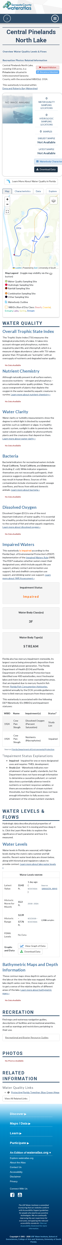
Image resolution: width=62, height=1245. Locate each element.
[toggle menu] (55, 18)
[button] (7, 199)
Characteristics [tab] (23, 191)
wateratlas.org (37, 1152)
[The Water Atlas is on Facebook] (13, 1195)
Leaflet (18, 267)
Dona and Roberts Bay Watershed (20, 88)
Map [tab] (7, 191)
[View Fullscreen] (7, 211)
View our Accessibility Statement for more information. (33, 1225)
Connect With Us (18, 1188)
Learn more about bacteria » (25, 489)
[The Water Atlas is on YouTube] (21, 1195)
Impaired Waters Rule (37, 557)
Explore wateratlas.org (21, 1158)
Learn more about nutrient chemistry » (30, 394)
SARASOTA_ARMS (49, 888)
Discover (16, 1114)
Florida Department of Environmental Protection (33, 749)
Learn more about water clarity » (19, 438)
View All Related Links (16, 1098)
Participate (18, 1143)
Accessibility (16, 1172)
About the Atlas (18, 1162)
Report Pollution (49, 67)
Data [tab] (38, 191)
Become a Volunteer (49, 72)
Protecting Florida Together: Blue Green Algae (35, 1092)
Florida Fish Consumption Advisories (28, 686)
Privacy (14, 1181)
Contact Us (15, 1167)
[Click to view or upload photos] (17, 108)
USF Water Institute (39, 1237)
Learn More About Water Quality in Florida (34, 181)
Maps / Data (19, 1123)
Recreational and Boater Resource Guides (26, 1037)
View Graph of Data (35, 945)
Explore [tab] (53, 191)
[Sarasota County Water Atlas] (17, 5)
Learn (14, 1133)
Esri (36, 267)
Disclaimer (15, 1176)
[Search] (7, 18)
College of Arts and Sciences (30, 1239)
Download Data (48, 169)
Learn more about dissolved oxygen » (21, 527)
